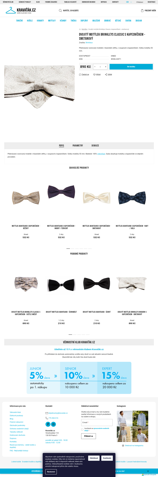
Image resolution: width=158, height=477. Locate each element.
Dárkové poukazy (25, 2)
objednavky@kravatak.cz (58, 413)
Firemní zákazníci (51, 2)
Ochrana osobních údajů (19, 429)
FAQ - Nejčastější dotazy (19, 451)
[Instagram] (53, 424)
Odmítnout (94, 458)
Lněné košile (16, 462)
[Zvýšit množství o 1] (105, 66)
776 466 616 (53, 418)
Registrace (151, 2)
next (152, 196)
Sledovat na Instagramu (134, 446)
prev (6, 196)
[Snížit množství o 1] (94, 66)
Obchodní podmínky (17, 425)
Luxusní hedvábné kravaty (137, 462)
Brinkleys (89, 43)
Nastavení (51, 472)
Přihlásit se (88, 436)
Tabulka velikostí (70, 2)
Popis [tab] (61, 145)
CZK (127, 2)
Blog (38, 2)
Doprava (104, 2)
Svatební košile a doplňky (32, 462)
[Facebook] (47, 424)
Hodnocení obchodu (88, 2)
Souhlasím (107, 458)
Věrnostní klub (8, 2)
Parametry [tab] (78, 145)
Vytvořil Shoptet (150, 475)
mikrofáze (101, 154)
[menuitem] (19, 20)
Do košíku (131, 67)
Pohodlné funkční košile (116, 462)
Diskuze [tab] (95, 145)
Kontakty (115, 2)
